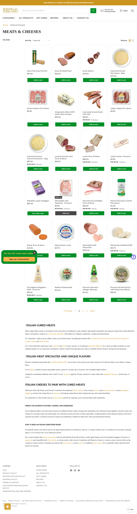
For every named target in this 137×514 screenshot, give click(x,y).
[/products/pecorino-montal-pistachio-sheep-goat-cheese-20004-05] (121, 274)
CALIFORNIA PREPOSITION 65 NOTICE (89, 501)
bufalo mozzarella (49, 437)
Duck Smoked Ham (63, 71)
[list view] (132, 40)
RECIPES (54, 18)
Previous (68, 311)
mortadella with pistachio (99, 339)
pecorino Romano (109, 390)
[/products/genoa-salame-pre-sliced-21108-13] (38, 97)
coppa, (33, 341)
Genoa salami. (44, 341)
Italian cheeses (78, 390)
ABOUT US (68, 18)
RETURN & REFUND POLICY (14, 476)
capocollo (55, 346)
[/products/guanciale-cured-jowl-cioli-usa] (94, 99)
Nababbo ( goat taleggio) (38, 201)
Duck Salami (88, 71)
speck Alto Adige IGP (95, 346)
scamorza (56, 393)
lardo (64, 346)
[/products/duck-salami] (94, 58)
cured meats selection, (56, 334)
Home (5, 25)
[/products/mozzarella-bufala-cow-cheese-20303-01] (121, 232)
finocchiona (52, 440)
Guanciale (66, 374)
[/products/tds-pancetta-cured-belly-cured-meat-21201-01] (94, 188)
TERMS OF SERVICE (11, 482)
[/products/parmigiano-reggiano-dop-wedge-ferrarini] (38, 274)
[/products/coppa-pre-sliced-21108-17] (121, 97)
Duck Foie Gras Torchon (37, 71)
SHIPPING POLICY (10, 479)
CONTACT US (83, 18)
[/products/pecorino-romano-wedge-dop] (94, 274)
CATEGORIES (9, 18)
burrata (96, 390)
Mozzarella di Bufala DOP (121, 245)
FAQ (4, 470)
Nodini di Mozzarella (63, 287)
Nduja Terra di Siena (35, 245)
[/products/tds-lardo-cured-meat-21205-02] (94, 143)
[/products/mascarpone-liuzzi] (66, 232)
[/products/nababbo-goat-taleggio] (38, 188)
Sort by (28, 40)
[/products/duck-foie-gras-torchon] (38, 58)
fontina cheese (58, 398)
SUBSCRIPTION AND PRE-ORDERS (17, 491)
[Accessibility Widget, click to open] (133, 257)
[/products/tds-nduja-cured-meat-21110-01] (38, 232)
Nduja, (32, 370)
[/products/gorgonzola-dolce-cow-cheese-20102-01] (66, 99)
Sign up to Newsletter (19, 259)
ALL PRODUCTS (26, 18)
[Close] (34, 252)
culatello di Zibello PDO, (59, 362)
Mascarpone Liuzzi (63, 245)
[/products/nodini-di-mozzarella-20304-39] (66, 274)
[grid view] (129, 40)
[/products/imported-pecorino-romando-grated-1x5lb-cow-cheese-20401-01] (38, 143)
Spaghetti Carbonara (110, 374)
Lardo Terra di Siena (91, 156)
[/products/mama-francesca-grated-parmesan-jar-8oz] (121, 188)
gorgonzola (29, 440)
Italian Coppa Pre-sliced (120, 108)
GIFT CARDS (41, 18)
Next (92, 311)
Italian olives (67, 443)
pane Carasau (98, 443)
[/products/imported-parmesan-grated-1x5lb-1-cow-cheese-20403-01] (121, 58)
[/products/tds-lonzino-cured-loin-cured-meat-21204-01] (66, 143)
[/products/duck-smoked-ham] (66, 58)
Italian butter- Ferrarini (120, 156)
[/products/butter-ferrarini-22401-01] (121, 143)
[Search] (93, 10)
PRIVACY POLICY (10, 473)
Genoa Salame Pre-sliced (38, 108)
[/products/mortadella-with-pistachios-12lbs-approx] (94, 232)
